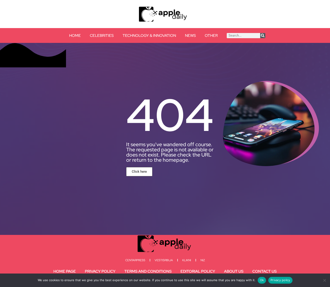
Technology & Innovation (149, 35)
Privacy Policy (100, 271)
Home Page (64, 271)
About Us (233, 271)
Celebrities (102, 35)
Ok (262, 280)
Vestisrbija (164, 260)
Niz (202, 260)
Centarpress (135, 260)
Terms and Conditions (148, 271)
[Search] (262, 35)
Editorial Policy (197, 271)
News (190, 35)
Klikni (186, 260)
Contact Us (264, 271)
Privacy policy (280, 280)
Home (75, 35)
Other (211, 35)
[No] (324, 280)
